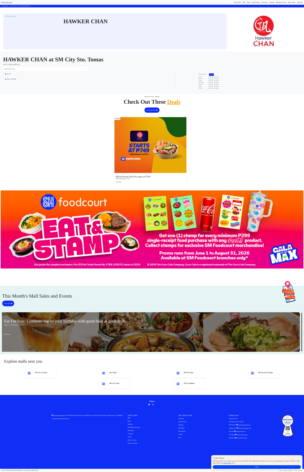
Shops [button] (248, 2)
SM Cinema (131, 430)
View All (7, 303)
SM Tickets (232, 438)
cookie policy (227, 463)
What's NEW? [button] (237, 2)
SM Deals (130, 424)
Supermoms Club (233, 418)
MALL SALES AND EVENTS (24, 6)
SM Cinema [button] (264, 2)
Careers (129, 437)
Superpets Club (233, 428)
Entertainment (181, 431)
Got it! (257, 467)
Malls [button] (244, 2)
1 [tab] (2, 354)
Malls (129, 418)
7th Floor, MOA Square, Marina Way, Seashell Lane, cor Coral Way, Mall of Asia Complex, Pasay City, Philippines (94, 415)
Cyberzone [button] (271, 2)
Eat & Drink (181, 428)
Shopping (180, 425)
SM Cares (231, 431)
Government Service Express (236, 421)
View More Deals (151, 110)
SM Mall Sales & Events (134, 427)
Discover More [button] (291, 2)
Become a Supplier (132, 443)
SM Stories (181, 418)
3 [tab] (6, 354)
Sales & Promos (182, 421)
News (179, 437)
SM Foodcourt (233, 425)
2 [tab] (4, 354)
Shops (129, 421)
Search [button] (299, 2)
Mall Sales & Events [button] (281, 2)
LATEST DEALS (13, 6)
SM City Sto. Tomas (10, 16)
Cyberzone (130, 433)
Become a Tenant (132, 440)
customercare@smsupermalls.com (60, 418)
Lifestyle (180, 434)
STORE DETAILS (5, 6)
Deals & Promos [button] (256, 2)
